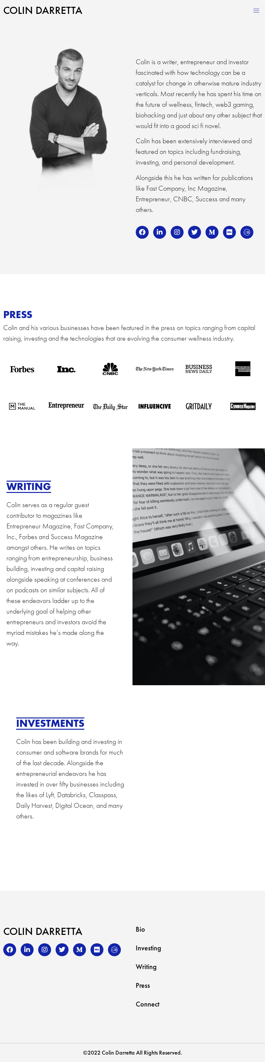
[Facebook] (142, 232)
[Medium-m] (212, 232)
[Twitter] (194, 232)
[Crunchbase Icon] (246, 232)
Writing (28, 486)
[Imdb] (229, 232)
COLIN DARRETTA (42, 10)
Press (143, 985)
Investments (50, 723)
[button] (256, 10)
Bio (140, 929)
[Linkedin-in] (159, 232)
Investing (148, 948)
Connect (147, 1004)
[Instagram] (177, 232)
